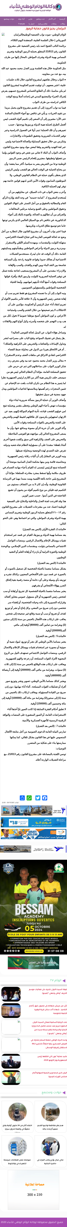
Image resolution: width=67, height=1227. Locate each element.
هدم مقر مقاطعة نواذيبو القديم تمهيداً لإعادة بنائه (50, 1127)
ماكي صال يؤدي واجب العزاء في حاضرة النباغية (50, 1162)
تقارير (30, 19)
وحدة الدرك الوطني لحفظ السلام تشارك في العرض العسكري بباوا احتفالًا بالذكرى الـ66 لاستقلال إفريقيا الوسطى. (49, 1044)
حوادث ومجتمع (9, 19)
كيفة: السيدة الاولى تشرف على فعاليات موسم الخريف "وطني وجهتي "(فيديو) (48, 991)
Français (21, 24)
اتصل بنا (31, 24)
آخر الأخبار (52, 19)
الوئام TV (55, 980)
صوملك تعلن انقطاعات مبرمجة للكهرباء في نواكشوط (17, 1162)
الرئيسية (62, 19)
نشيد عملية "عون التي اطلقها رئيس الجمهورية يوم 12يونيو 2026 (52, 1058)
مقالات (62, 24)
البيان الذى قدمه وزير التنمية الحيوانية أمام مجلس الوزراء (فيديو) (49, 1075)
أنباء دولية (21, 19)
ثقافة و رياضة (42, 24)
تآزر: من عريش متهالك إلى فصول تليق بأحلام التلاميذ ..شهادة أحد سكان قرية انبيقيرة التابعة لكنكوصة (48, 1010)
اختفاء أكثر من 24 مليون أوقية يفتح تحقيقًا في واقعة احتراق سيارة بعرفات (17, 1129)
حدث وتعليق (40, 19)
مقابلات (54, 24)
